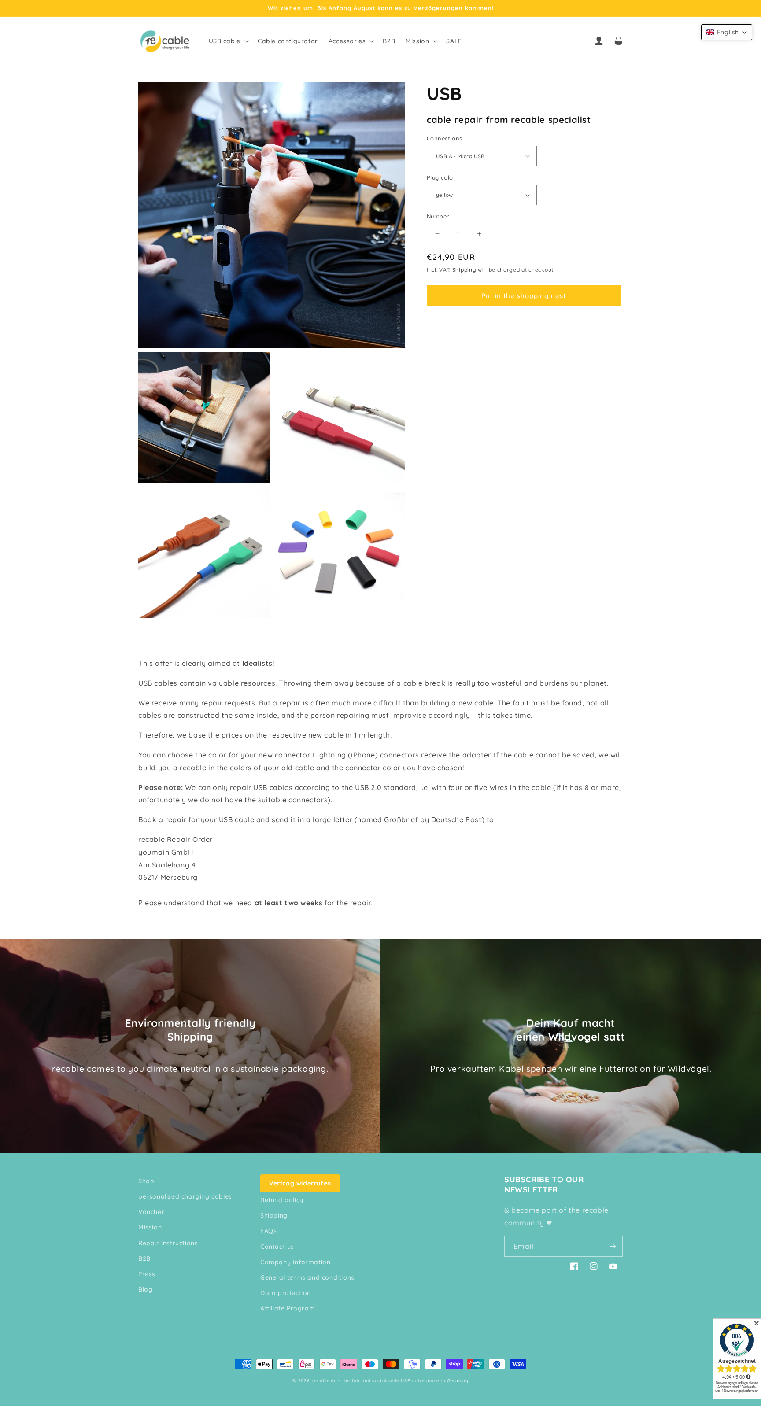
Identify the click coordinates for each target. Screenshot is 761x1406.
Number (438, 216)
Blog (145, 1289)
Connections (444, 138)
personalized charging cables (185, 1196)
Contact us (277, 1247)
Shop (146, 1181)
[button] (227, 41)
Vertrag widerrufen (300, 1183)
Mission (150, 1227)
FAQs (268, 1231)
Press (146, 1274)
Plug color (441, 177)
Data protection (285, 1293)
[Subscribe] (612, 1246)
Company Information (295, 1262)
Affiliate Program (287, 1308)
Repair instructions (168, 1243)
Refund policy (281, 1200)
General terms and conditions (307, 1277)
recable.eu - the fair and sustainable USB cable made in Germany (390, 1381)
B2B (144, 1258)
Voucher (151, 1212)
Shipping (464, 269)
